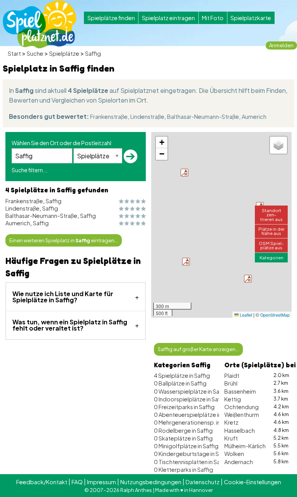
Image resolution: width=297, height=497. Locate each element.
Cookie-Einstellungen (252, 481)
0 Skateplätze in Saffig (183, 438)
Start (14, 53)
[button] (184, 173)
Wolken (234, 453)
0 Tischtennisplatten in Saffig (191, 461)
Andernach (238, 461)
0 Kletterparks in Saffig (183, 469)
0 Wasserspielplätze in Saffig (191, 391)
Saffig (93, 53)
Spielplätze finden (111, 17)
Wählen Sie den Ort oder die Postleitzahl (61, 142)
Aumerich (254, 116)
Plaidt (231, 375)
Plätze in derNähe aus (271, 231)
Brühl (230, 383)
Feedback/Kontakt (41, 481)
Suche (35, 53)
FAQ (77, 481)
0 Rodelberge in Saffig (183, 430)
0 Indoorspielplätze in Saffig (190, 399)
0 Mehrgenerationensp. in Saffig (195, 422)
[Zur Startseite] (39, 24)
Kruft (231, 438)
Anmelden (281, 45)
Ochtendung (241, 406)
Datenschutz (203, 481)
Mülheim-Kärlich (245, 445)
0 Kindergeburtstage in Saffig (192, 453)
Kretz (231, 422)
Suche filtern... (30, 169)
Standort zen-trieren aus (271, 214)
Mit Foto (213, 17)
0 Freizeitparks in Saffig (184, 406)
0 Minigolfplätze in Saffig (186, 445)
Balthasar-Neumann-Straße (203, 116)
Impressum (101, 481)
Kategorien (271, 257)
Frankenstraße (109, 116)
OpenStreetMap (275, 315)
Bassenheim (240, 391)
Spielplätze (64, 53)
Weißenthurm (241, 414)
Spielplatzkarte (250, 17)
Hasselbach (239, 430)
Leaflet (245, 315)
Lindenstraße (147, 116)
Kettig (232, 399)
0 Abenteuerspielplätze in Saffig (196, 414)
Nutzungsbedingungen (150, 481)
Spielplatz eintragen (168, 17)
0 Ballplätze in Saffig (180, 383)
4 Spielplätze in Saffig (182, 375)
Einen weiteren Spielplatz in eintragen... (63, 240)
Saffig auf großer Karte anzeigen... (198, 349)
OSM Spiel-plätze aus (271, 245)
